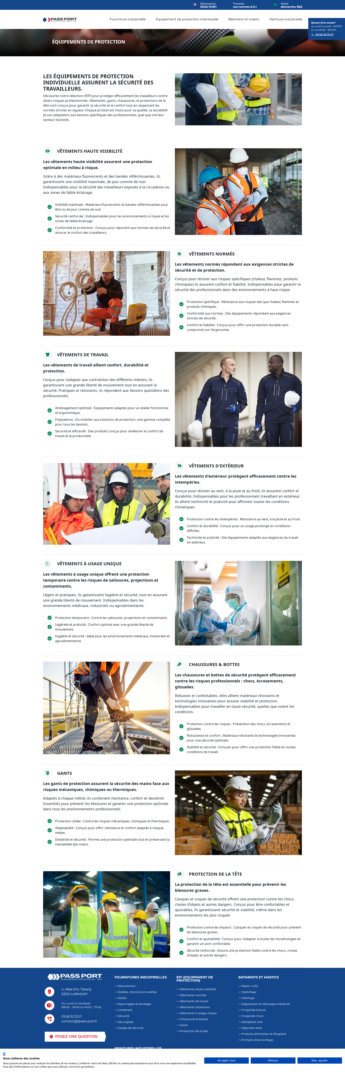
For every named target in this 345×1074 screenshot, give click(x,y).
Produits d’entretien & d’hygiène (263, 1034)
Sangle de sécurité (130, 1028)
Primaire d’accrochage (257, 1040)
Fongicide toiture (253, 1010)
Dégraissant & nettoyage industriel (265, 1004)
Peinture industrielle (286, 19)
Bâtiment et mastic (244, 19)
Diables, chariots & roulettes (137, 992)
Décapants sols (252, 1022)
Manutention (127, 986)
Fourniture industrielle (128, 19)
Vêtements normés (192, 995)
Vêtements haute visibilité (197, 989)
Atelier (122, 998)
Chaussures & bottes (193, 1019)
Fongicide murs (252, 1016)
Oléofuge (247, 998)
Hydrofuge (248, 992)
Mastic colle (249, 986)
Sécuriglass (126, 1022)
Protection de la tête (193, 1031)
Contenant (125, 1010)
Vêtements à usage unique (198, 1013)
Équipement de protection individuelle (187, 19)
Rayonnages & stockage (134, 1004)
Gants (183, 1025)
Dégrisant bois (251, 1028)
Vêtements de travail (193, 1001)
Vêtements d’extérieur (194, 1007)
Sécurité (123, 1016)
